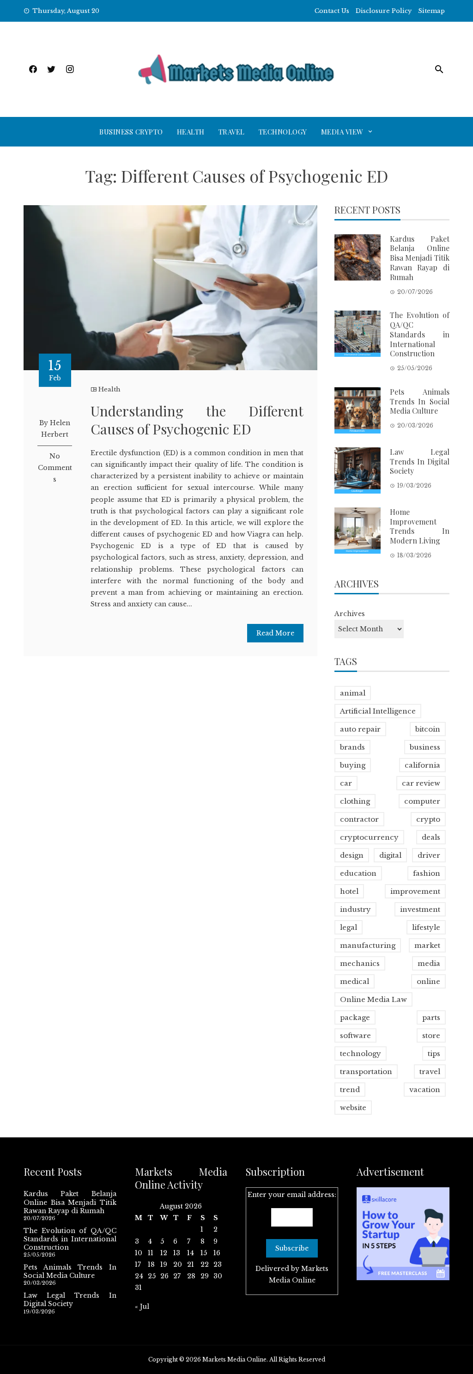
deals (431, 837)
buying (352, 765)
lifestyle (426, 927)
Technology (283, 131)
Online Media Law (373, 999)
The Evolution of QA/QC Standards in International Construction (419, 334)
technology (360, 1053)
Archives (349, 614)
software (355, 1035)
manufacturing (367, 945)
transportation (366, 1071)
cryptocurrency (369, 837)
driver (429, 855)
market (427, 945)
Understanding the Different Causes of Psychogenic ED (197, 420)
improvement (415, 891)
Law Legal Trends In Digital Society (419, 461)
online (428, 981)
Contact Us (332, 11)
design (352, 855)
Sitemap (431, 11)
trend (350, 1089)
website (353, 1107)
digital (390, 855)
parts (431, 1017)
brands (352, 747)
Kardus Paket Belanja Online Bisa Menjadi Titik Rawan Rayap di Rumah (419, 258)
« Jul (142, 1306)
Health (191, 131)
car (346, 783)
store (431, 1035)
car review (421, 783)
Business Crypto (131, 131)
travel (429, 1071)
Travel (231, 131)
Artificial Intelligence (378, 711)
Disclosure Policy (384, 11)
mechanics (360, 963)
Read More (275, 633)
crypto (428, 819)
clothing (355, 801)
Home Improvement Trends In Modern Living (419, 526)
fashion (426, 873)
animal (352, 693)
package (355, 1017)
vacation (424, 1089)
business (425, 747)
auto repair (360, 729)
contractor (359, 819)
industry (355, 909)
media (429, 963)
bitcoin (427, 729)
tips (434, 1053)
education (358, 873)
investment (420, 909)
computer (422, 801)
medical (354, 981)
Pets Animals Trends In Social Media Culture (419, 401)
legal (348, 927)
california (422, 765)
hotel (349, 891)
